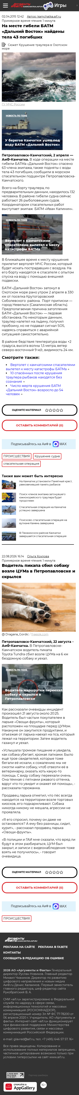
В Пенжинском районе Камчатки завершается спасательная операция (42, 534)
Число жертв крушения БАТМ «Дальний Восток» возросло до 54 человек (34, 390)
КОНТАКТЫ (12, 952)
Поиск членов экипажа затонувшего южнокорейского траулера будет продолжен (42, 497)
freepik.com (39, 634)
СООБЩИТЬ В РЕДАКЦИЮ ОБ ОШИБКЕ (33, 958)
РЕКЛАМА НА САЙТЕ (19, 947)
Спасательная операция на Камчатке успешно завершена (42, 509)
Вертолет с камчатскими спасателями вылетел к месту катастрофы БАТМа (40, 367)
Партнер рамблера (38, 1075)
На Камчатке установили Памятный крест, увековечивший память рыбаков (45, 483)
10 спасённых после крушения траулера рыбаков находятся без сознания (34, 377)
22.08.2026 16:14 (13, 556)
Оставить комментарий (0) (39, 425)
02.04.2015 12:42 (13, 16)
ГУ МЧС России (13, 104)
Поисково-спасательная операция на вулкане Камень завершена (43, 521)
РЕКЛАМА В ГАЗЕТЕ (53, 947)
